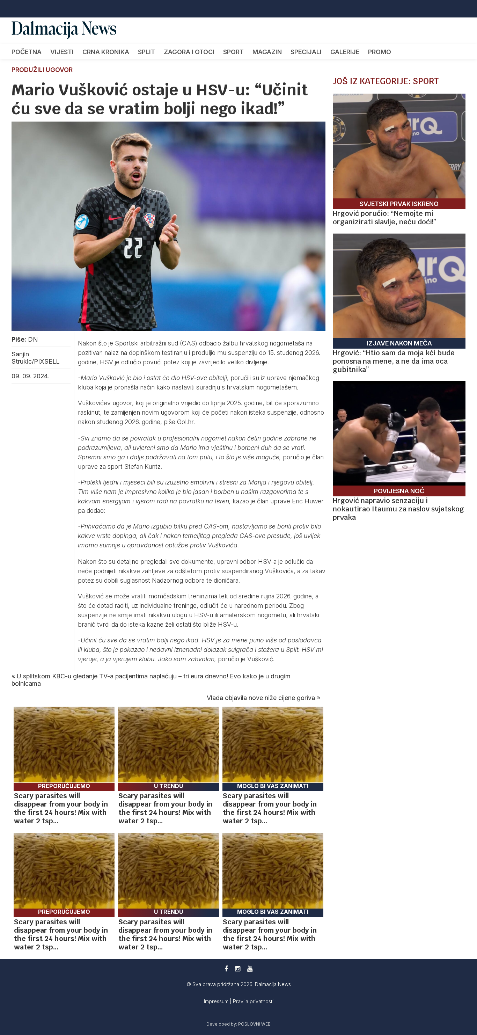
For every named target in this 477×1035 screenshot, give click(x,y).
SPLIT (146, 52)
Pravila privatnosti (253, 1001)
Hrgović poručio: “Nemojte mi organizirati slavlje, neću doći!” (384, 217)
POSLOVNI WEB (254, 1024)
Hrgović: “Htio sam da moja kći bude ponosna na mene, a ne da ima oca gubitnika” (394, 361)
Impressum (217, 1001)
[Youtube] (250, 968)
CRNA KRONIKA (105, 52)
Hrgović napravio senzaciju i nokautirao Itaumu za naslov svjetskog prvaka (398, 509)
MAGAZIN (267, 52)
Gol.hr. (186, 421)
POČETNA (27, 52)
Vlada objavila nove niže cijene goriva (261, 697)
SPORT (233, 52)
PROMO (379, 52)
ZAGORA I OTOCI (189, 52)
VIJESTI (62, 52)
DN (33, 339)
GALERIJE (344, 52)
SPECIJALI (306, 52)
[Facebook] (226, 968)
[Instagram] (238, 968)
